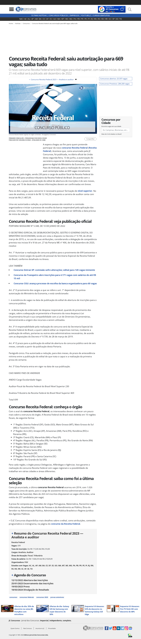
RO (102, 19)
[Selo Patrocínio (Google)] (111, 9)
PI (89, 19)
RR (106, 19)
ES (51, 19)
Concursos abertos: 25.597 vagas (113, 78)
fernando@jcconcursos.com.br (36, 138)
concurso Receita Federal (75, 147)
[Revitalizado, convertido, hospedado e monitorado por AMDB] (130, 635)
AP (32, 19)
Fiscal (30, 555)
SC (110, 19)
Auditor (30, 552)
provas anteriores (57, 597)
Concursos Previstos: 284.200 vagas (115, 84)
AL (29, 19)
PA (75, 19)
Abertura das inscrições (29, 580)
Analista (22, 552)
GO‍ (54, 19)
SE (117, 19)
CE (44, 19)
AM (36, 19)
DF (47, 19)
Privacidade (52, 628)
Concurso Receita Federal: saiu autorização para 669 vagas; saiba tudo (55, 23)
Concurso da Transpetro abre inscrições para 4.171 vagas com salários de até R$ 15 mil (55, 277)
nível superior (85, 190)
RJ (92, 19)
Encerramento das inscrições (32, 583)
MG (70, 19)
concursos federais (27, 597)
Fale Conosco (27, 628)
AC (25, 19)
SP (113, 19)
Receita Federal (18, 542)
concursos (13, 597)
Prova (20, 586)
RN (95, 19)
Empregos (74, 15)
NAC (21, 19)
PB (78, 19)
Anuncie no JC (39, 628)
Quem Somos (15, 628)
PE (86, 19)
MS (66, 19)
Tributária (38, 555)
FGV (26, 562)
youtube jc (86, 15)
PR (82, 19)
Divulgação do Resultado (30, 589)
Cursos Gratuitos (101, 15)
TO (120, 19)
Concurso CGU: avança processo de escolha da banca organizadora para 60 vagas (55, 283)
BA (40, 19)
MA (58, 19)
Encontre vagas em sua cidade (111, 126)
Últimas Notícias (39, 15)
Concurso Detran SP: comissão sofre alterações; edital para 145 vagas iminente (54, 269)
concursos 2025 (42, 597)
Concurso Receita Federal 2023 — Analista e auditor (51, 79)
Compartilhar (90, 139)
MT (62, 19)
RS (99, 19)
